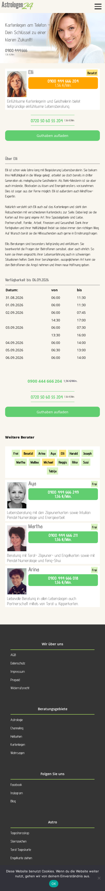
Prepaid (15, 680)
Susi (86, 462)
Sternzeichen (18, 841)
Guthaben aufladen (52, 135)
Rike (75, 462)
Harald (74, 453)
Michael (48, 462)
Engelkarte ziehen (21, 858)
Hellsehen (16, 736)
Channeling (16, 728)
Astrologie (16, 720)
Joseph (87, 453)
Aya (53, 453)
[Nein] (98, 878)
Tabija (52, 471)
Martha (20, 462)
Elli (30, 72)
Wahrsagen (17, 753)
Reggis (63, 462)
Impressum (17, 671)
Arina (41, 453)
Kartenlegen (17, 744)
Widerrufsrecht (19, 688)
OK (54, 884)
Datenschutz (17, 663)
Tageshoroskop (19, 833)
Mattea (35, 462)
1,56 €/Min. (63, 83)
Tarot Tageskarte (20, 849)
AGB (13, 655)
